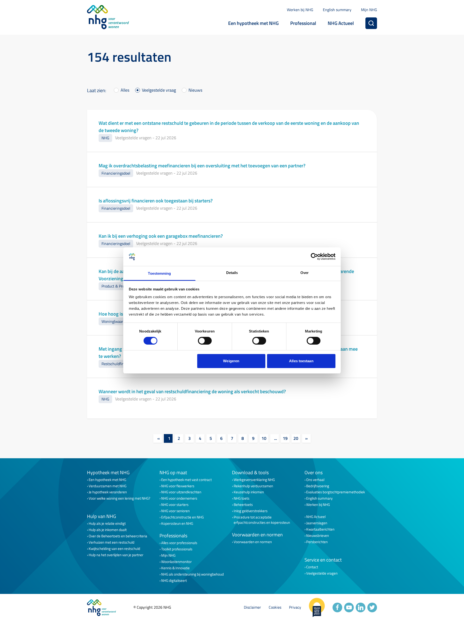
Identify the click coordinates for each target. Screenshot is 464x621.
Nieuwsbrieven (317, 535)
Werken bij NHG (300, 10)
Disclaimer (252, 607)
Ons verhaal (315, 479)
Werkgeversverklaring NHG (254, 479)
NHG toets (241, 498)
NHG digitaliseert (174, 580)
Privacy (295, 607)
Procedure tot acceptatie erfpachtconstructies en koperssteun (262, 520)
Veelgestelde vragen (322, 573)
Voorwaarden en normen (253, 542)
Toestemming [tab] (159, 273)
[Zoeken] (371, 23)
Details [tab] (232, 273)
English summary (337, 10)
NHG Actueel (341, 23)
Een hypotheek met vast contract (186, 479)
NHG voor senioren (175, 511)
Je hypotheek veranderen (108, 492)
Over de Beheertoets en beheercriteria (118, 536)
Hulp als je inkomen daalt (108, 529)
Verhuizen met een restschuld (111, 542)
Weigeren (231, 361)
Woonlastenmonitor (176, 561)
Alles (125, 90)
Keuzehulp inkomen (249, 492)
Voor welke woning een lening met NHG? (119, 498)
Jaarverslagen (316, 523)
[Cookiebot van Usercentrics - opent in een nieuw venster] (314, 256)
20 (295, 438)
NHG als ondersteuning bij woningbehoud (192, 574)
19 (285, 438)
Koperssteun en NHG (177, 523)
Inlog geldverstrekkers (251, 511)
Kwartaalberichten (320, 529)
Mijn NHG (369, 10)
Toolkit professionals (176, 549)
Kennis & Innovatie (175, 568)
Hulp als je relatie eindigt (107, 523)
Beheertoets (243, 504)
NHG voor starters (174, 504)
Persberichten (317, 542)
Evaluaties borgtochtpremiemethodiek (335, 492)
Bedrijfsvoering (317, 486)
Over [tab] (304, 273)
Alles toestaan (301, 361)
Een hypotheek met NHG (253, 23)
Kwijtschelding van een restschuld (114, 548)
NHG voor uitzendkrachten (181, 492)
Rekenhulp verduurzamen (253, 486)
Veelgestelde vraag (159, 90)
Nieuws (195, 90)
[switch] (205, 341)
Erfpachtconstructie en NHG (182, 517)
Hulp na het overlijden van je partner (116, 555)
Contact (312, 567)
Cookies (275, 607)
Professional (303, 23)
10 (263, 438)
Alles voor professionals (179, 543)
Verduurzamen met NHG (107, 486)
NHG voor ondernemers (179, 498)
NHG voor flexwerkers (177, 486)
